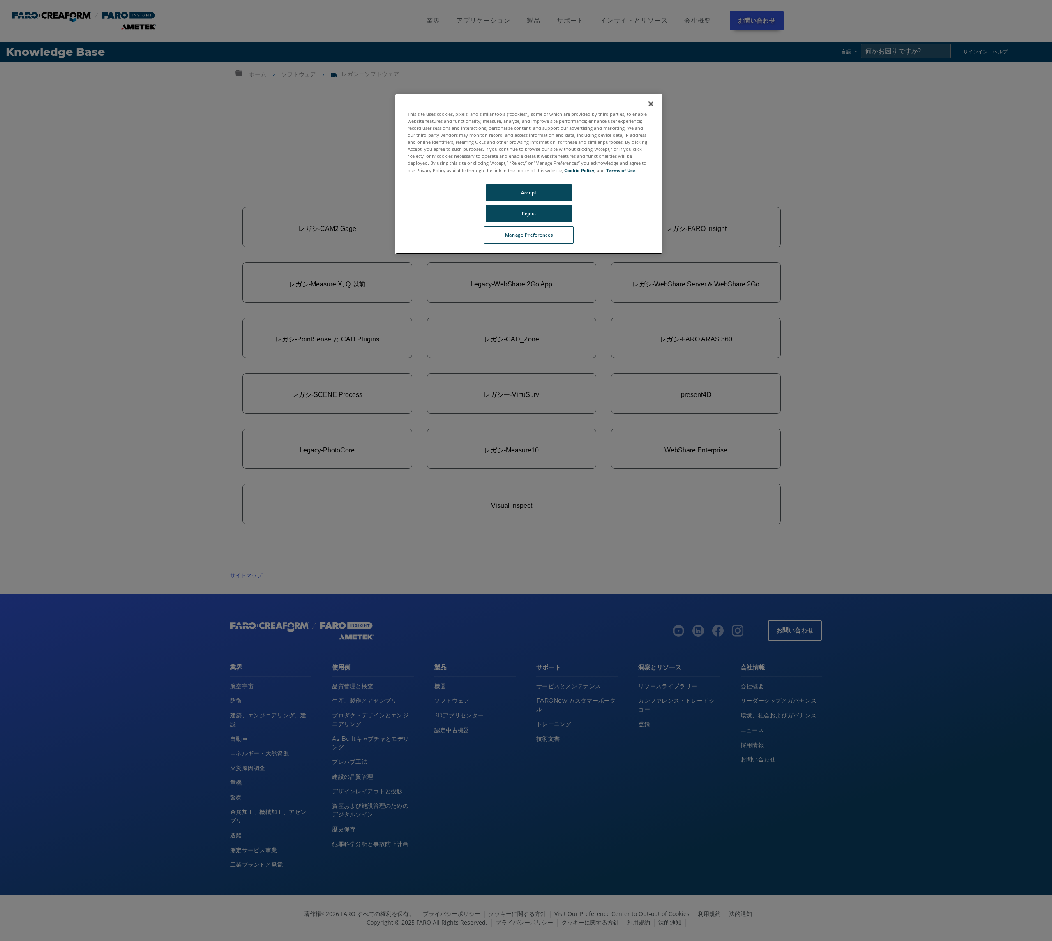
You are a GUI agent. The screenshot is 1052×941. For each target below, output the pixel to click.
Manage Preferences (529, 235)
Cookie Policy (579, 170)
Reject (529, 213)
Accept (528, 192)
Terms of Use (620, 170)
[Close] (651, 104)
